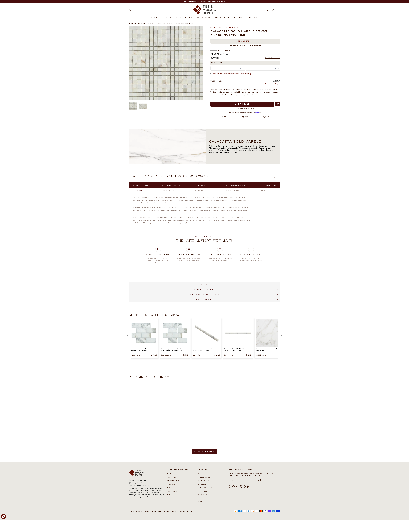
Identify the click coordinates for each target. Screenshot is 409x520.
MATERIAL (174, 17)
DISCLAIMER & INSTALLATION (204, 294)
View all (175, 315)
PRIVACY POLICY (203, 491)
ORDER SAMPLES (204, 299)
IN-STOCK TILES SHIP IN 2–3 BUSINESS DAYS (228, 27)
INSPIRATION (229, 17)
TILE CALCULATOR (172, 484)
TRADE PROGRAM (172, 491)
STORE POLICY (202, 484)
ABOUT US (201, 473)
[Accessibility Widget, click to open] (3, 516)
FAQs (168, 487)
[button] (204, 177)
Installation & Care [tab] (268, 190)
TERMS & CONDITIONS (205, 487)
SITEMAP (200, 501)
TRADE (241, 17)
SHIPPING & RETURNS (204, 290)
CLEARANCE (252, 17)
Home (131, 23)
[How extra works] (250, 74)
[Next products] (281, 336)
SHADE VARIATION (203, 480)
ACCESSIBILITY (202, 494)
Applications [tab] (199, 190)
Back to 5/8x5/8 (206, 451)
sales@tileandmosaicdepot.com (143, 483)
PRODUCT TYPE (158, 17)
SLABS (216, 17)
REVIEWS (204, 285)
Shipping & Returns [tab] (233, 190)
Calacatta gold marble (144, 23)
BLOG (169, 494)
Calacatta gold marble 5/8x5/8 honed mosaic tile (174, 23)
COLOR (187, 17)
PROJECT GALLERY (173, 498)
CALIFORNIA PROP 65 (204, 498)
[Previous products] (128, 336)
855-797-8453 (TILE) (138, 480)
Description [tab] (137, 190)
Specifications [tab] (168, 190)
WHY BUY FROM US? (204, 477)
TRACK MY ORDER (172, 477)
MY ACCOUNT (171, 473)
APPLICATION (202, 17)
